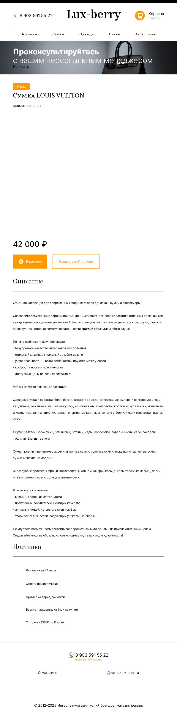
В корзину (34, 261)
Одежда (86, 34)
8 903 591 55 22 (36, 15)
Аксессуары (145, 34)
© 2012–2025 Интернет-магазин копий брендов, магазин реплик (88, 705)
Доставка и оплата (123, 672)
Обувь (114, 34)
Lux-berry (94, 15)
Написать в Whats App (76, 261)
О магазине (47, 672)
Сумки (58, 34)
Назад (21, 86)
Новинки (29, 34)
